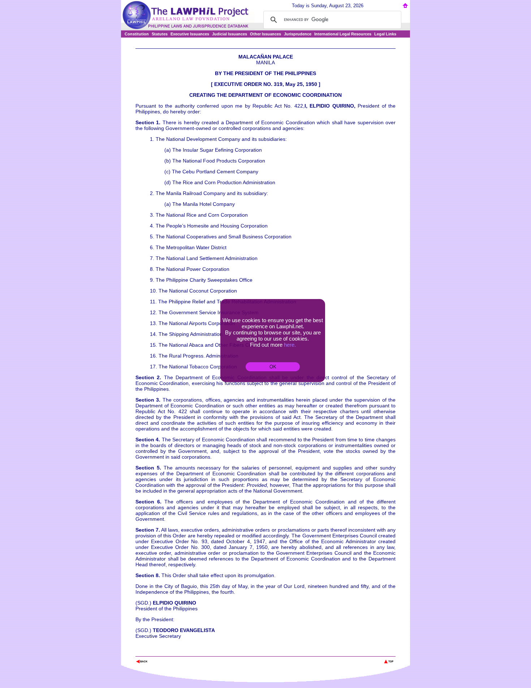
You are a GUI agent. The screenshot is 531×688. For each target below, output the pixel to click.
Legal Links (385, 34)
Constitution (137, 34)
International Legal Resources (342, 34)
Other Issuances (265, 34)
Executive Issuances (189, 34)
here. (290, 345)
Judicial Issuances (229, 34)
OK (272, 366)
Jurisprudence (297, 34)
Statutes (160, 34)
